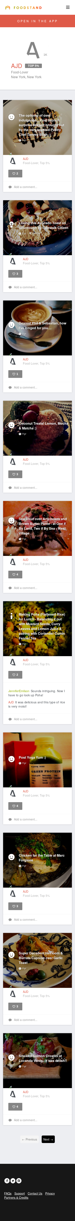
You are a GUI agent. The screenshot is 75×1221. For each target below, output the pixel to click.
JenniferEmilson (18, 691)
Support (19, 1193)
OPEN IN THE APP (37, 21)
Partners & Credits (16, 1197)
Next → (48, 1139)
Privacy (50, 1193)
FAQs (7, 1193)
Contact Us (35, 1193)
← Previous (29, 1139)
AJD (11, 702)
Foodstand (23, 7)
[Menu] (68, 7)
